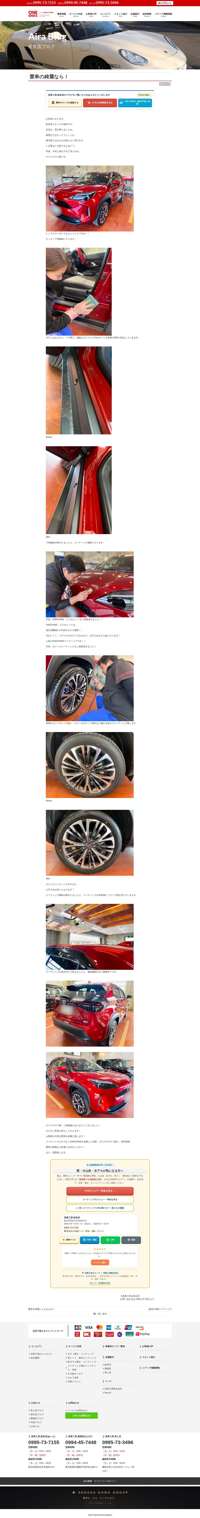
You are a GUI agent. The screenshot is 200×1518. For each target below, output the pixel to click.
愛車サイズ (71, 1240)
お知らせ (35, 1403)
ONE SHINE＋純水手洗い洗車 (137, 102)
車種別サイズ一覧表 (115, 1346)
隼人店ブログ (37, 1410)
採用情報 (147, 15)
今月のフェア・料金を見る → (100, 1191)
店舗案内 (135, 15)
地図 (133, 1240)
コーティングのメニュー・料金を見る (100, 1199)
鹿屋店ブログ (37, 1418)
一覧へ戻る (101, 1313)
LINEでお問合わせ (81, 1415)
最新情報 (61, 15)
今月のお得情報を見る (102, 103)
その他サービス (75, 1373)
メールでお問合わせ (77, 1410)
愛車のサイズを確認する (67, 103)
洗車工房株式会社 (113, 1388)
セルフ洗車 (73, 1377)
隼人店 (108, 1372)
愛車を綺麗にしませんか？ (41, 1309)
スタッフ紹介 (120, 15)
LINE (112, 1240)
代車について (74, 1381)
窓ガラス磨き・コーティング (82, 1362)
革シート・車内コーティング (82, 1358)
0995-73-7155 (71, 1227)
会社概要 (35, 1358)
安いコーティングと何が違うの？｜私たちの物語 (101, 1208)
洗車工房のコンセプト (42, 1354)
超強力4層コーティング (160, 1309)
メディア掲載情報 (163, 15)
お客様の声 (91, 15)
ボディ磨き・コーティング (81, 1354)
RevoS (108, 1392)
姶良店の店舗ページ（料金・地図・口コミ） (85, 1231)
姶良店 (108, 1364)
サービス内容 (75, 15)
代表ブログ (36, 1422)
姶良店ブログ (37, 1414)
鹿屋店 (108, 1368)
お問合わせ (166, 3)
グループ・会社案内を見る (100, 1283)
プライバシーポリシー (105, 1481)
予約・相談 (91, 1240)
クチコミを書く (100, 1262)
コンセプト (105, 15)
